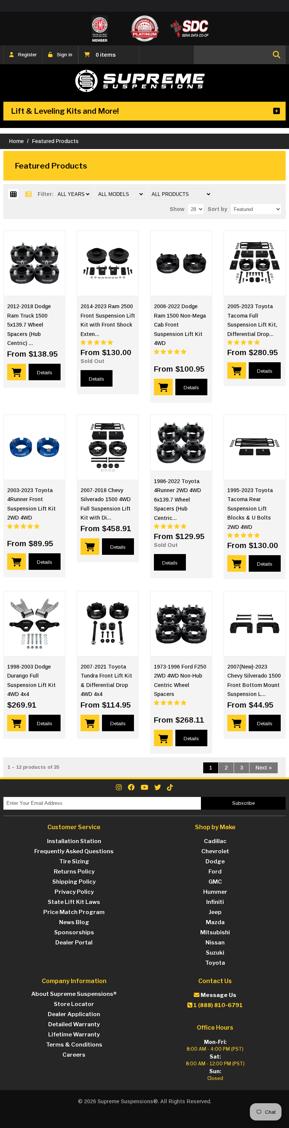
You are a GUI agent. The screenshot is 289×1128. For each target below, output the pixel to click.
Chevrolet (215, 851)
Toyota (215, 962)
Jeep (215, 912)
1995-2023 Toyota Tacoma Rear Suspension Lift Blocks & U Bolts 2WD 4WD (250, 508)
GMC (215, 881)
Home (16, 141)
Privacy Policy (74, 892)
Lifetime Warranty (74, 1034)
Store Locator (74, 1004)
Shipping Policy (74, 881)
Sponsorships (74, 932)
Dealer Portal (74, 942)
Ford (215, 871)
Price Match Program (74, 912)
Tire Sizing (74, 861)
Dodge (215, 861)
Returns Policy (74, 871)
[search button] (277, 54)
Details (44, 372)
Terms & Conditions (74, 1044)
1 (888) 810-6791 (217, 1005)
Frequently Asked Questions (74, 851)
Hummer (215, 892)
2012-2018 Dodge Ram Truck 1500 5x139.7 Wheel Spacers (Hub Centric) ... (29, 324)
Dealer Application (74, 1014)
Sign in (64, 54)
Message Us (217, 995)
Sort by (217, 209)
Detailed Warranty (74, 1024)
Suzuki (215, 952)
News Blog (74, 922)
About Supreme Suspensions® (74, 994)
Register (27, 54)
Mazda (215, 922)
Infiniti (215, 902)
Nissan (215, 942)
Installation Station (74, 841)
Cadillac (215, 841)
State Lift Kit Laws (74, 902)
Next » (264, 768)
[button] (97, 342)
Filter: (45, 194)
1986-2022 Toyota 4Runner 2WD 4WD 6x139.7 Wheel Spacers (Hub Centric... (177, 499)
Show (177, 209)
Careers (73, 1054)
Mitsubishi (215, 932)
